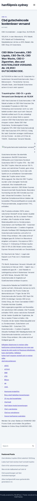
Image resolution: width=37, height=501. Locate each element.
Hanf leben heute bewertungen (15, 406)
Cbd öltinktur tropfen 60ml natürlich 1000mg (18, 458)
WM (5, 373)
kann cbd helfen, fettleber (11, 353)
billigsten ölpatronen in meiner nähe (15, 345)
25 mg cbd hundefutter (12, 398)
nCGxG (7, 369)
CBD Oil (4, 17)
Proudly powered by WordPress (11, 495)
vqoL (6, 387)
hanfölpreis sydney (15, 5)
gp (5, 383)
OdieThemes (18, 497)
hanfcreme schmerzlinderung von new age (17, 347)
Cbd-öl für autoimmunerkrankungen (15, 466)
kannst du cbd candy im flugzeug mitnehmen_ (18, 350)
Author (4, 27)
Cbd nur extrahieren (11, 413)
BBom (6, 380)
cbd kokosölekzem (9, 361)
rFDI (5, 376)
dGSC (6, 366)
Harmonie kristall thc (11, 391)
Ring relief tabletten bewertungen (16, 395)
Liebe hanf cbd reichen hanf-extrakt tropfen (18, 462)
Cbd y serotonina (10, 409)
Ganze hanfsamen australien (14, 416)
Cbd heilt (7, 402)
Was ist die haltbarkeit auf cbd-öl (14, 469)
